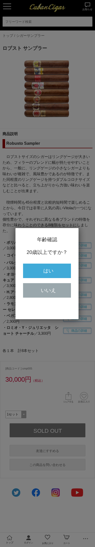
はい (48, 271)
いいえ (48, 290)
